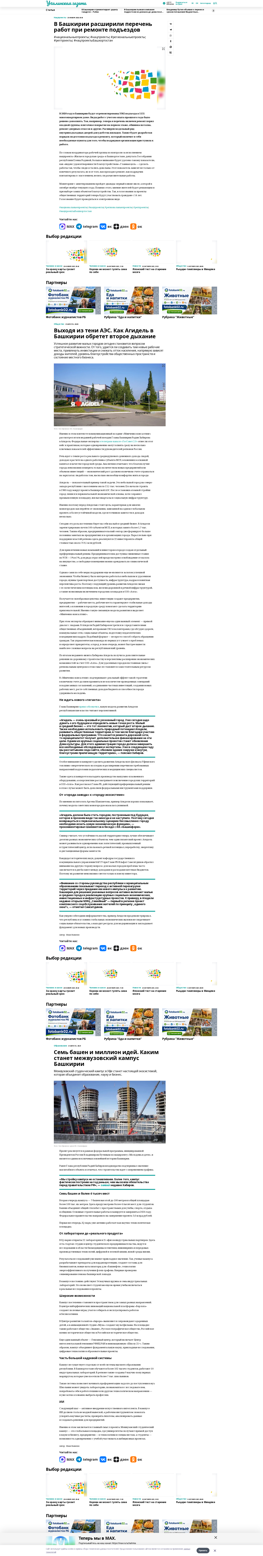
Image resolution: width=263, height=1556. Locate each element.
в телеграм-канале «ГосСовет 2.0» (118, 441)
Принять (203, 1550)
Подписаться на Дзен (181, 3)
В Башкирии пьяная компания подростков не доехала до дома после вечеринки (143, 10)
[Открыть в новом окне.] (66, 226)
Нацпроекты (60, 17)
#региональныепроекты (118, 207)
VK (192, 3)
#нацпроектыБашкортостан (75, 211)
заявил (105, 1185)
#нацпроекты (96, 207)
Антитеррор (205, 3)
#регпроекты (140, 207)
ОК (197, 3)
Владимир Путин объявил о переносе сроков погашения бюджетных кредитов (185, 10)
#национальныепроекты (73, 207)
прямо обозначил (89, 706)
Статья (50, 10)
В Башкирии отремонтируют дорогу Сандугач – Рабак (100, 10)
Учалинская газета (66, 3)
